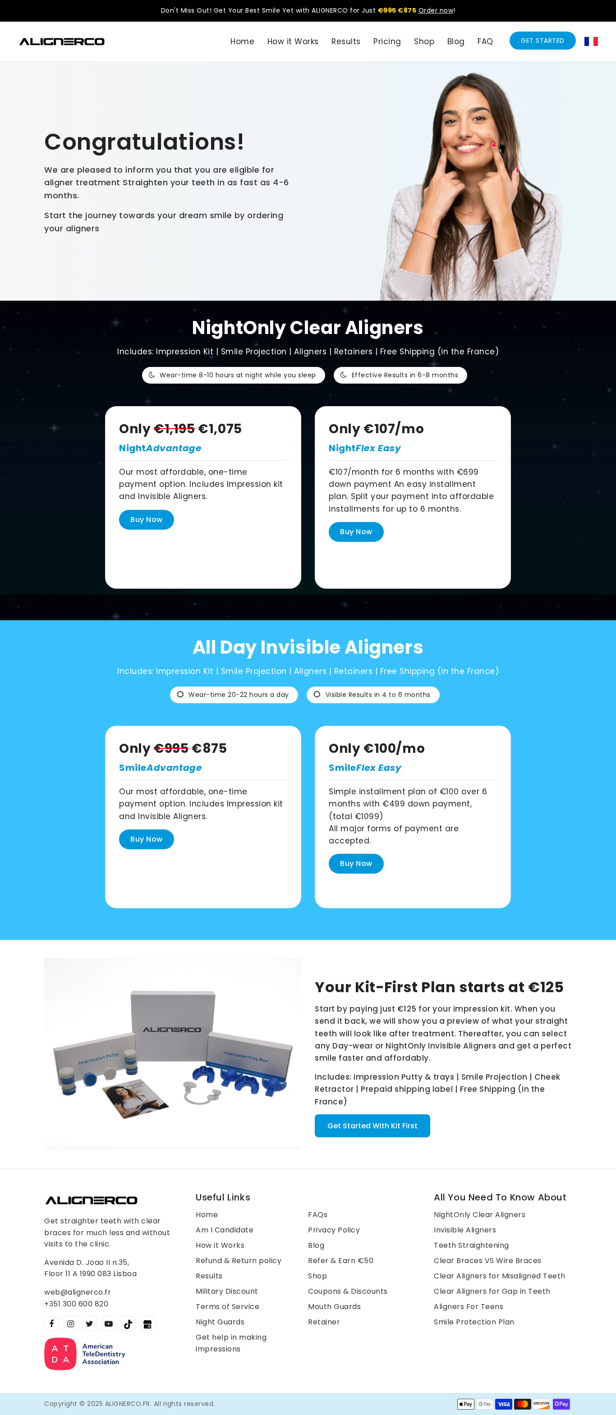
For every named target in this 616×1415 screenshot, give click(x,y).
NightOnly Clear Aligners (479, 1214)
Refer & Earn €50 (340, 1260)
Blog (316, 1245)
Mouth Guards (334, 1306)
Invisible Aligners (465, 1230)
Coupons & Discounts (348, 1291)
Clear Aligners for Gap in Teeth (492, 1291)
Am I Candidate (224, 1230)
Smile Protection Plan (474, 1322)
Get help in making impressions (231, 1343)
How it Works (220, 1245)
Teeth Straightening (471, 1245)
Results (209, 1276)
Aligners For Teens (468, 1306)
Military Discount (227, 1291)
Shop (317, 1276)
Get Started (543, 40)
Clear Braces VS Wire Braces (488, 1260)
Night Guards (220, 1322)
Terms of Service (227, 1306)
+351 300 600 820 (76, 1304)
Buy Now (146, 519)
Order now (436, 10)
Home (207, 1214)
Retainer (324, 1322)
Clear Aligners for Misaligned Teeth (499, 1276)
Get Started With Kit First (372, 1126)
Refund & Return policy (238, 1260)
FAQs (317, 1214)
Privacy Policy (334, 1230)
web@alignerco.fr (77, 1292)
